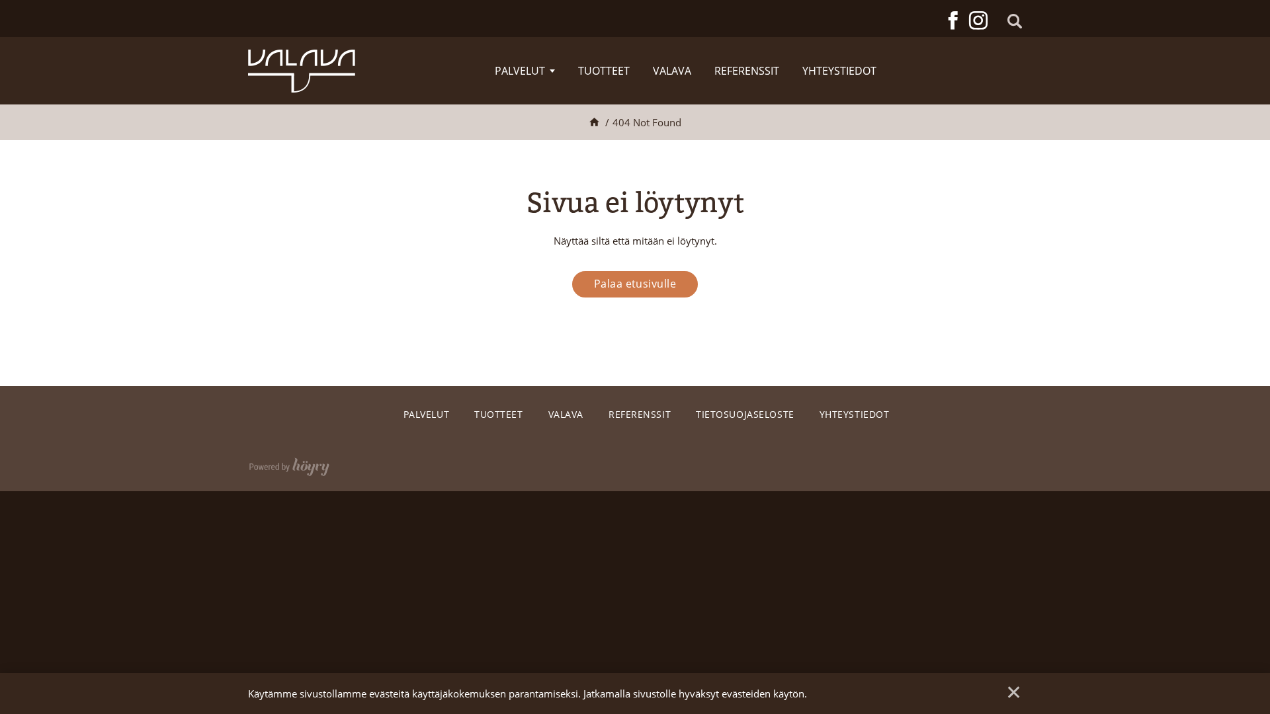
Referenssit (746, 70)
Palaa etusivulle (635, 283)
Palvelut (520, 70)
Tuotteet (604, 70)
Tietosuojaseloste (745, 414)
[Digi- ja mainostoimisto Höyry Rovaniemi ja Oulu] (289, 464)
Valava (672, 70)
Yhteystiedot (839, 70)
